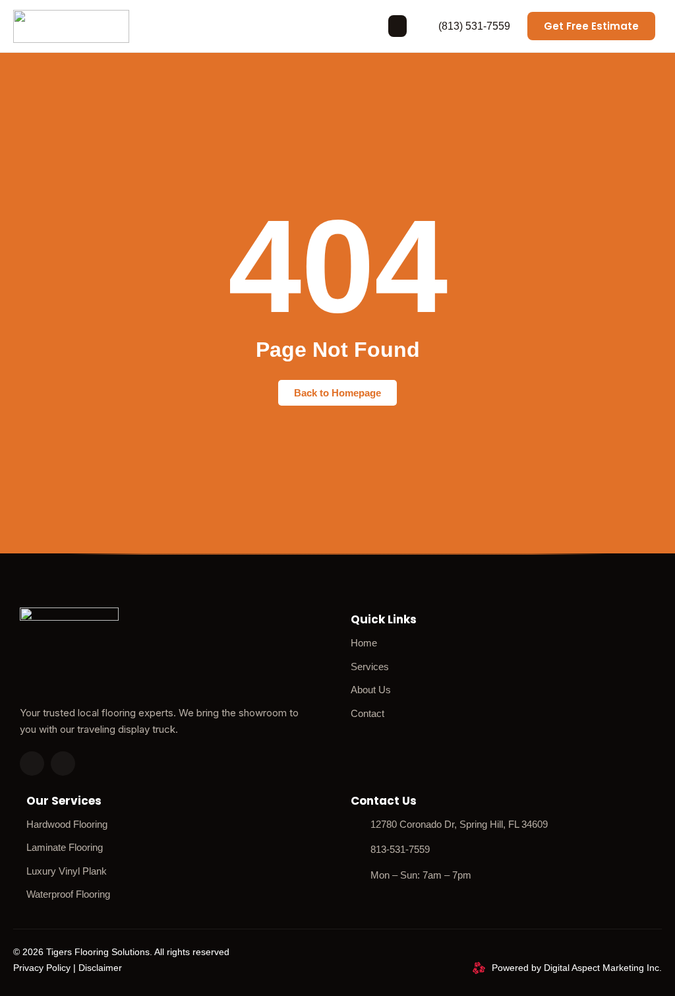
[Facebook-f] (63, 763)
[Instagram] (32, 763)
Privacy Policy (42, 967)
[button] (397, 26)
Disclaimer (100, 967)
